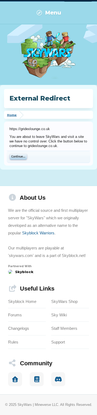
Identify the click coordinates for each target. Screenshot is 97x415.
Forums (15, 315)
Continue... (18, 156)
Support (58, 342)
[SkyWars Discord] (58, 379)
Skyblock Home (22, 301)
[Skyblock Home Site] (15, 379)
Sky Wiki (59, 315)
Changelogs (18, 328)
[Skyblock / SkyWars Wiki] (37, 379)
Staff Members (64, 328)
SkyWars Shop (64, 301)
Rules (13, 342)
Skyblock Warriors (38, 233)
